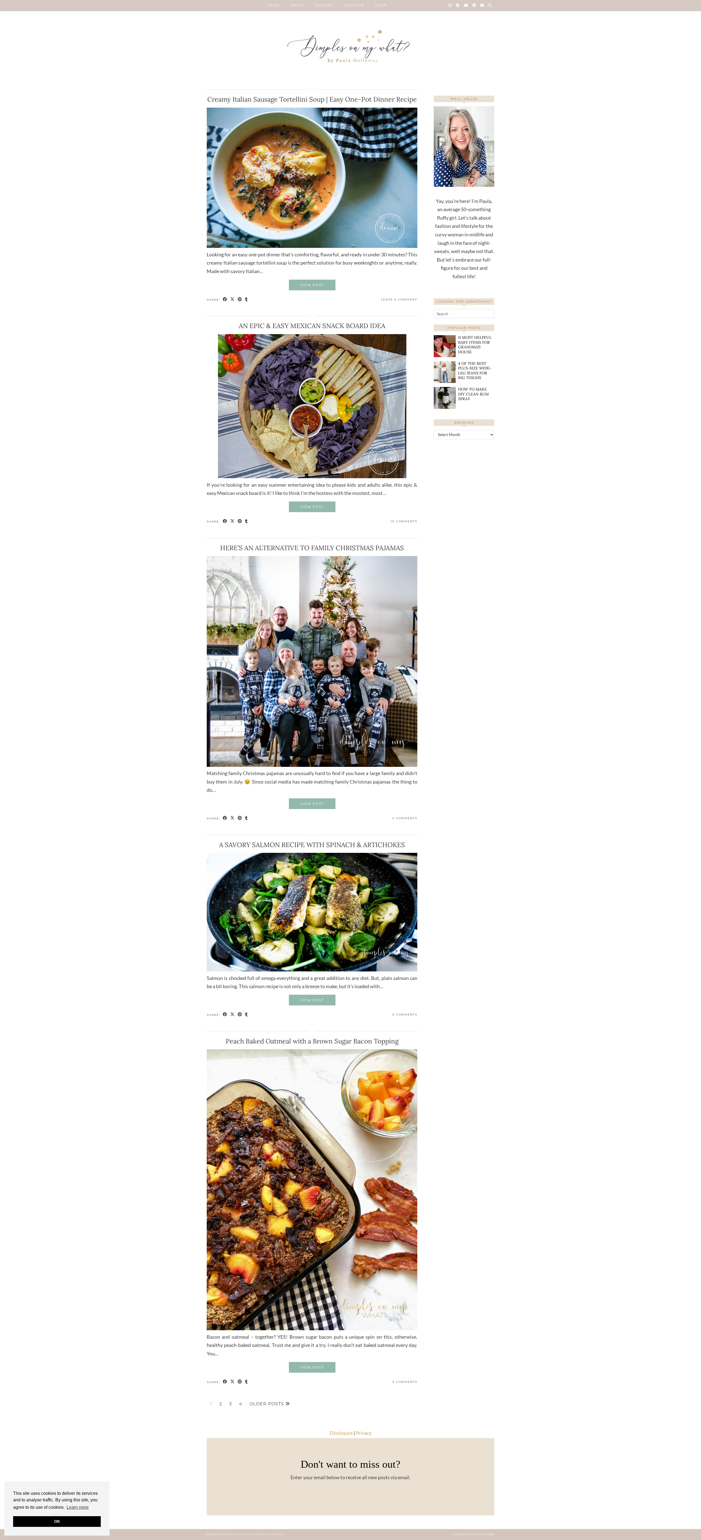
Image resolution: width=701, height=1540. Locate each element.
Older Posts (267, 1403)
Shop (380, 5)
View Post (312, 285)
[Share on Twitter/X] (232, 299)
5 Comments (404, 1014)
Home (273, 5)
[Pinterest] (458, 5)
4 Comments (404, 818)
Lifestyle (354, 5)
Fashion (324, 5)
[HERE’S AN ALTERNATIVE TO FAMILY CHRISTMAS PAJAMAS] (312, 765)
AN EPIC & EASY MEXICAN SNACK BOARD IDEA (312, 326)
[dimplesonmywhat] (350, 48)
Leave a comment (399, 299)
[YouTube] (466, 5)
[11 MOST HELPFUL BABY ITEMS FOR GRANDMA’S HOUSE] (444, 346)
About (297, 5)
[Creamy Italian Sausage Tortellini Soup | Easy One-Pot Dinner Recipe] (312, 246)
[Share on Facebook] (225, 299)
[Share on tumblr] (246, 299)
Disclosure (341, 1433)
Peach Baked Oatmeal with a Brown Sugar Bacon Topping (312, 1041)
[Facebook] (474, 5)
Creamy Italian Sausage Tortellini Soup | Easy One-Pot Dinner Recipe (312, 99)
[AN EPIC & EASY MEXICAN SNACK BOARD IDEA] (312, 476)
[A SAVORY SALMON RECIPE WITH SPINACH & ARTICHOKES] (312, 970)
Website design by (473, 1534)
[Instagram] (450, 5)
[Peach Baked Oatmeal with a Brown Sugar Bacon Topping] (312, 1328)
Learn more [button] (78, 1507)
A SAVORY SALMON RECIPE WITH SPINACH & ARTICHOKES (312, 845)
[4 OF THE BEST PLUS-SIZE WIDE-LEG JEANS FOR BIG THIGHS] (444, 372)
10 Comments (403, 521)
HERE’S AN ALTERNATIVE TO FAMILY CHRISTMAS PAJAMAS (312, 548)
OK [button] (57, 1521)
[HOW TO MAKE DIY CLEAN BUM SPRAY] (444, 398)
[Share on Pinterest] (240, 299)
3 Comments (404, 1382)
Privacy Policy (271, 1534)
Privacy (364, 1433)
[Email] (482, 5)
